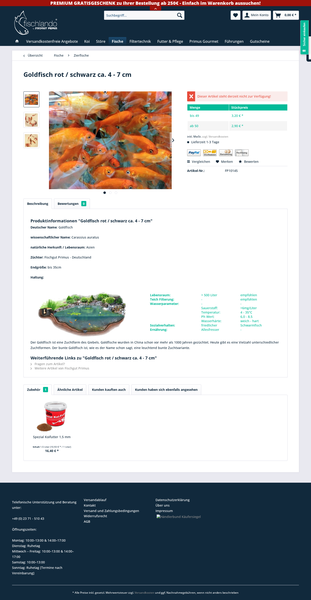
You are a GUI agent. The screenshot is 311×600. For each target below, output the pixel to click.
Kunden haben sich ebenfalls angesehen (166, 389)
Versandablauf (95, 500)
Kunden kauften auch (109, 389)
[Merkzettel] (235, 15)
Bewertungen (71, 203)
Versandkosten (144, 593)
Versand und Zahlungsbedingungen (111, 511)
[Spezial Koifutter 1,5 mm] (51, 416)
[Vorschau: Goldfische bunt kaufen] (31, 120)
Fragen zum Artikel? (49, 364)
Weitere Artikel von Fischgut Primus (61, 368)
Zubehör (36, 389)
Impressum (164, 511)
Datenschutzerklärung (173, 500)
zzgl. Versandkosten (215, 136)
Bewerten (251, 161)
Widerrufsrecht (95, 516)
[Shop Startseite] (56, 23)
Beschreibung (37, 203)
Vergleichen (200, 161)
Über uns (163, 505)
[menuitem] (144, 15)
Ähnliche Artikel (70, 389)
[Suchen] (179, 15)
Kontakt (90, 505)
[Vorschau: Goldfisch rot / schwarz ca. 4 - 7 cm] (31, 99)
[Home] (17, 41)
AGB (87, 521)
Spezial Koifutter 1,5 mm (52, 437)
